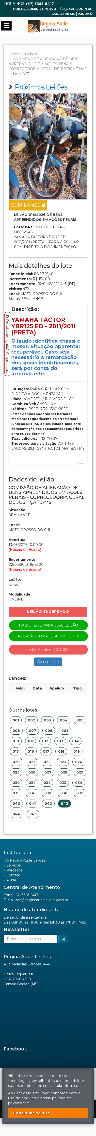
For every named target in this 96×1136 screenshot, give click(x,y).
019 (76, 751)
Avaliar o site (48, 661)
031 (32, 782)
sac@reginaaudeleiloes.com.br (42, 900)
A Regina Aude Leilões (25, 860)
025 (16, 772)
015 (16, 751)
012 (45, 741)
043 (64, 803)
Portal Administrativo (34, 9)
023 (62, 762)
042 (48, 803)
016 (31, 751)
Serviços (13, 865)
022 (47, 762)
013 (60, 741)
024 (78, 762)
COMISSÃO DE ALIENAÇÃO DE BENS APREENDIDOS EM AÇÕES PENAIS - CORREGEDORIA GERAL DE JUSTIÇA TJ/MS (48, 64)
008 (48, 730)
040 (16, 803)
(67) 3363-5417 (26, 895)
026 (31, 772)
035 (16, 793)
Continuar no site (31, 1113)
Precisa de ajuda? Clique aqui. (7, 346)
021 (32, 762)
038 (63, 793)
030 (16, 782)
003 (47, 720)
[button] (14, 146)
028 (63, 772)
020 (16, 762)
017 (46, 751)
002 (31, 720)
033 (62, 782)
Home (14, 54)
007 (32, 730)
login (81, 9)
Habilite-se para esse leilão (48, 625)
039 (79, 793)
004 (63, 720)
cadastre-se (62, 14)
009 (65, 730)
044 (16, 814)
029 (79, 772)
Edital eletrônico (48, 649)
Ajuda (84, 14)
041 (32, 803)
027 (47, 772)
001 (16, 720)
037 (47, 793)
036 (31, 793)
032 (47, 782)
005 (79, 720)
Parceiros (14, 870)
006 (16, 730)
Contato (13, 875)
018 (61, 751)
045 (33, 814)
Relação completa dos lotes (48, 636)
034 (78, 782)
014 (75, 741)
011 (30, 741)
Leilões (31, 54)
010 (16, 741)
